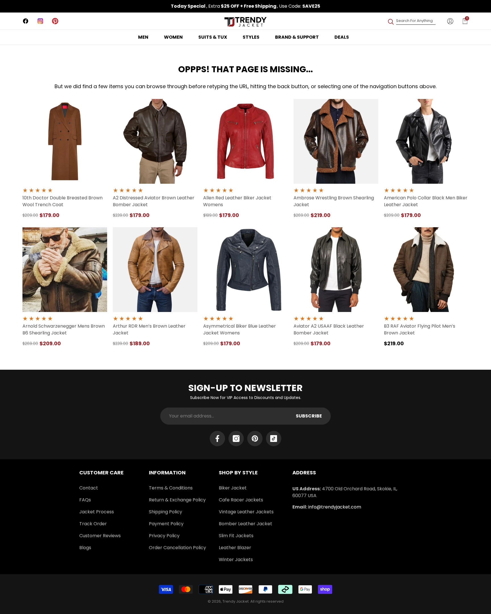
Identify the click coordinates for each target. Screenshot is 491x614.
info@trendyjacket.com (334, 507)
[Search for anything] (411, 20)
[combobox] (416, 20)
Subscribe (309, 416)
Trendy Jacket (235, 601)
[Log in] (450, 21)
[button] (465, 21)
